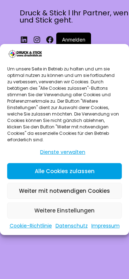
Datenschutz (72, 225)
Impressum (105, 225)
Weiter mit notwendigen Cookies (64, 191)
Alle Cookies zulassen (65, 171)
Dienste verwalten (62, 152)
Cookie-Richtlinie (31, 225)
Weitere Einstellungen (64, 210)
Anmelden (73, 39)
